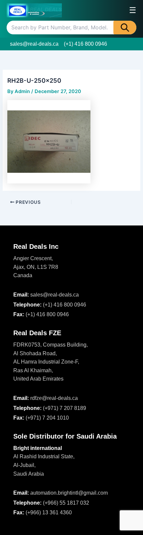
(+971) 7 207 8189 (64, 408)
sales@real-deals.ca (34, 44)
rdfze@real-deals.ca (54, 398)
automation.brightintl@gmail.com (69, 493)
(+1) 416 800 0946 (85, 44)
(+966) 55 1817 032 (66, 503)
